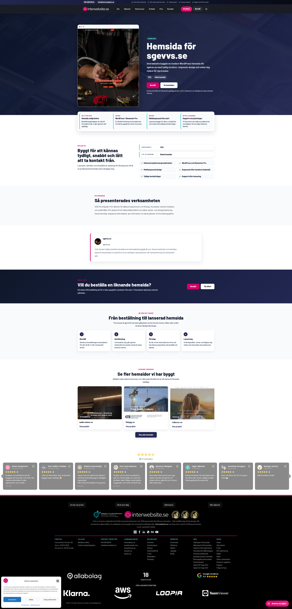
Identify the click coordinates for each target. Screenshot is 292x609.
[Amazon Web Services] (122, 593)
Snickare (150, 542)
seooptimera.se (130, 548)
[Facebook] (139, 532)
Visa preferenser (50, 600)
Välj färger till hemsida (201, 542)
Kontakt (170, 9)
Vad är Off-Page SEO (200, 565)
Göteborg (173, 545)
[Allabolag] (84, 576)
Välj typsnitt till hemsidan (202, 545)
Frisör (149, 554)
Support (219, 565)
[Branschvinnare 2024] (185, 515)
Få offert (186, 9)
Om (118, 9)
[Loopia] (169, 593)
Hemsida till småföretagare (203, 551)
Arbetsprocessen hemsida (202, 556)
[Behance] (152, 532)
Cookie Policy (25, 605)
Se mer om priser (77, 505)
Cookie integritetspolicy (86, 545)
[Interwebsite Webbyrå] (96, 9)
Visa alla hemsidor (146, 435)
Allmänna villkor (83, 542)
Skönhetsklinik (152, 551)
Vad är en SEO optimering (202, 548)
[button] (58, 581)
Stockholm (174, 542)
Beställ (197, 9)
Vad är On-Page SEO (200, 568)
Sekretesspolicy (35, 605)
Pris (161, 9)
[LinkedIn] (143, 532)
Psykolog (150, 559)
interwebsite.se (96, 603)
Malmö (172, 548)
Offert (218, 556)
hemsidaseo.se (129, 542)
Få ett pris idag (123, 505)
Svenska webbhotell (200, 554)
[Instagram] (135, 532)
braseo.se (127, 554)
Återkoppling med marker (202, 559)
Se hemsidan (169, 85)
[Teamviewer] (215, 593)
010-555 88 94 (106, 542)
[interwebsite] (147, 514)
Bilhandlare (151, 556)
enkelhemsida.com (131, 545)
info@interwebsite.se (108, 545)
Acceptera (12, 600)
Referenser (139, 9)
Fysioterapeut (152, 545)
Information (220, 545)
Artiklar (152, 9)
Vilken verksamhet (223, 559)
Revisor (150, 548)
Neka (31, 600)
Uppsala (173, 551)
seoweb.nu (128, 551)
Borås (172, 554)
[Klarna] (76, 593)
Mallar (218, 554)
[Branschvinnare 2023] (176, 515)
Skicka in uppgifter (223, 562)
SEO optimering (222, 551)
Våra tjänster (215, 505)
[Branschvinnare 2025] (194, 515)
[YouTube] (156, 532)
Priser (218, 548)
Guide (218, 542)
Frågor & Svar (221, 568)
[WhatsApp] (148, 532)
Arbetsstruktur (198, 562)
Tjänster (127, 9)
